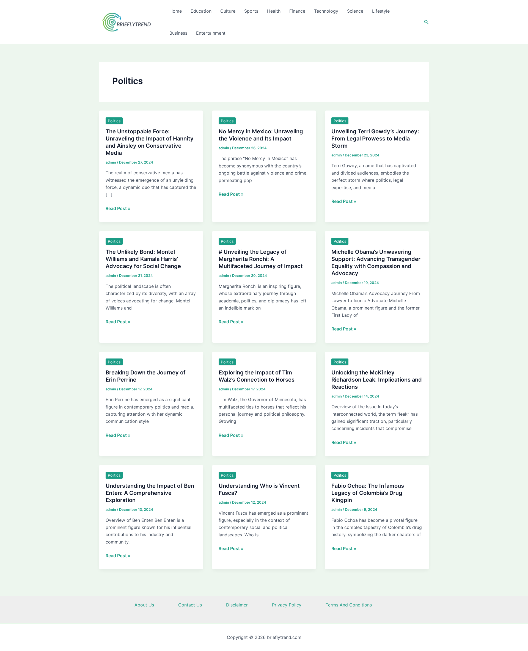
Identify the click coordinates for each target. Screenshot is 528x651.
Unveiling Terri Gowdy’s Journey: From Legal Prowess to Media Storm (375, 138)
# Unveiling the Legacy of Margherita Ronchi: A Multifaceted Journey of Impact (261, 259)
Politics (114, 120)
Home (175, 11)
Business (178, 33)
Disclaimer (237, 605)
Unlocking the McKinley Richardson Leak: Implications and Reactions (376, 379)
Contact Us (190, 605)
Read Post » (118, 208)
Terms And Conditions (349, 605)
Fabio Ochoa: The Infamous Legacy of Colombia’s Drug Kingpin (367, 492)
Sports (251, 11)
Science (355, 11)
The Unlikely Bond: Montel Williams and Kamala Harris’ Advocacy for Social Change (143, 259)
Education (201, 11)
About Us (144, 605)
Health (273, 11)
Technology (326, 11)
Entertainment (211, 33)
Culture (227, 11)
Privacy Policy (286, 605)
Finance (297, 11)
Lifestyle (381, 11)
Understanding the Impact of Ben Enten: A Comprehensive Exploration (150, 492)
